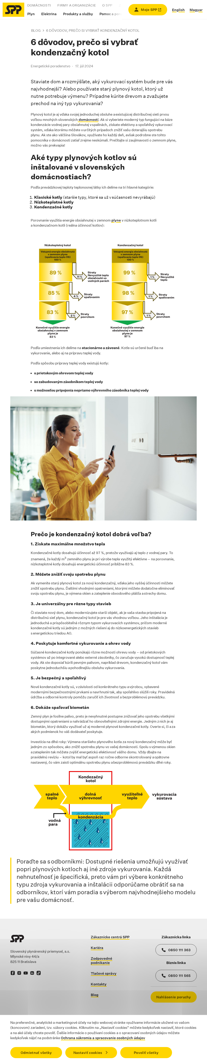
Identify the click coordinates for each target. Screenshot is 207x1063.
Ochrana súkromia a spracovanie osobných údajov (103, 1038)
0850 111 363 (179, 950)
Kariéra (97, 948)
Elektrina (49, 14)
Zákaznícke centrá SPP (110, 937)
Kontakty (99, 984)
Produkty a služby (78, 14)
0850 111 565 (179, 975)
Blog (36, 30)
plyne (116, 220)
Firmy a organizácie (76, 5)
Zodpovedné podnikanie (101, 960)
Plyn (31, 14)
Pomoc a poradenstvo (117, 14)
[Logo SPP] (13, 10)
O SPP (107, 5)
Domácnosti (39, 5)
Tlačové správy (103, 973)
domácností (88, 119)
